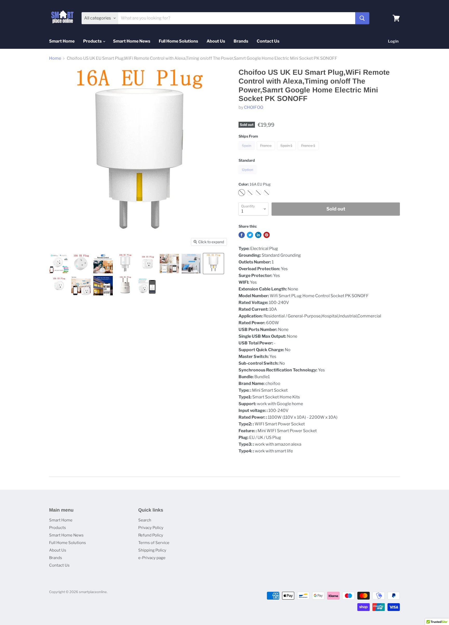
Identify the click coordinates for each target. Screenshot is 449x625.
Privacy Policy (150, 527)
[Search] (362, 18)
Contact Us (268, 41)
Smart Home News (131, 41)
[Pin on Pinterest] (266, 235)
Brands (241, 41)
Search (144, 520)
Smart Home (62, 41)
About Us (216, 41)
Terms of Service (153, 542)
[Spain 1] (287, 151)
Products (92, 41)
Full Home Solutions (178, 41)
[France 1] (309, 151)
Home (55, 58)
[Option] (248, 175)
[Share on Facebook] (242, 235)
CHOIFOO (253, 107)
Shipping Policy (152, 550)
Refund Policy (150, 535)
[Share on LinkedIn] (258, 235)
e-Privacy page (152, 557)
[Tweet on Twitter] (250, 235)
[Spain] (247, 151)
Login (393, 41)
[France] (266, 151)
